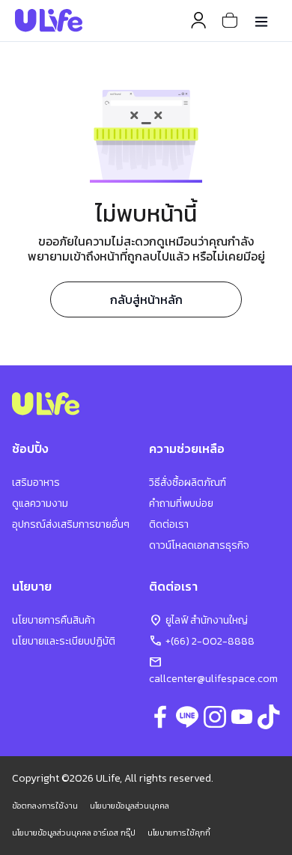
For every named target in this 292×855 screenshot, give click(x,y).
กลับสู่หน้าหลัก (146, 299)
